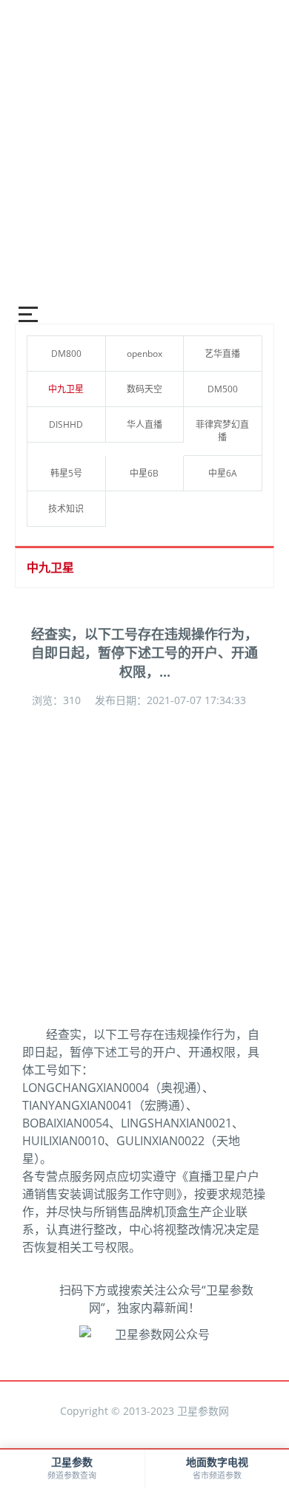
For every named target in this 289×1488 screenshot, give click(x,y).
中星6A (222, 473)
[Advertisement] (144, 144)
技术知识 (66, 508)
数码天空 (144, 389)
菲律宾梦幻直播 (222, 430)
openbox (144, 353)
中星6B (144, 473)
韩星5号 (66, 473)
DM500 (222, 389)
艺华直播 (222, 353)
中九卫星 (66, 389)
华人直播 (144, 424)
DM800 (66, 353)
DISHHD (66, 424)
